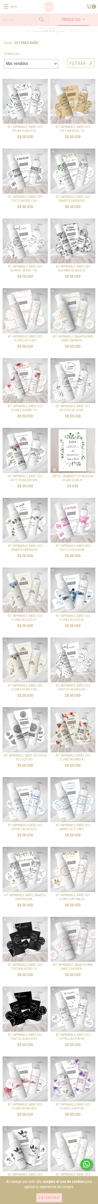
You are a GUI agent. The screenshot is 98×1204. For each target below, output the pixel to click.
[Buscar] (41, 20)
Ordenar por (12, 54)
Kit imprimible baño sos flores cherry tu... (25, 408)
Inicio (8, 43)
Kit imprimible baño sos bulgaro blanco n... (73, 268)
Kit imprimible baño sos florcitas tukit (25, 338)
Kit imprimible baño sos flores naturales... (73, 897)
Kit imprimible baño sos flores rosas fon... (25, 687)
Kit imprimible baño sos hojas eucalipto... (25, 129)
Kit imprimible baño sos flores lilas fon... (73, 1106)
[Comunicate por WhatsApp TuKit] (86, 1164)
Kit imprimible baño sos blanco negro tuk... (25, 268)
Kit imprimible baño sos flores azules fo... (25, 618)
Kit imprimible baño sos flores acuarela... (73, 757)
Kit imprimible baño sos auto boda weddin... (25, 478)
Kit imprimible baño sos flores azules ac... (73, 618)
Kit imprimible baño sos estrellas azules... (25, 827)
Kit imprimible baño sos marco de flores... (73, 827)
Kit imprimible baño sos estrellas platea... (73, 1037)
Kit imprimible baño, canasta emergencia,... (25, 897)
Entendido (49, 1198)
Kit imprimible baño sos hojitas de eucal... (73, 408)
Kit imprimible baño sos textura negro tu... (25, 967)
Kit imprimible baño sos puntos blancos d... (25, 1037)
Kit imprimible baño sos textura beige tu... (73, 129)
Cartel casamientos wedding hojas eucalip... (73, 478)
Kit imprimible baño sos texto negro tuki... (25, 199)
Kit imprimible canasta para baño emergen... (73, 338)
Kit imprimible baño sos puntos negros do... (73, 687)
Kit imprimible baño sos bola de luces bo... (25, 757)
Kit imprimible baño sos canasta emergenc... (73, 199)
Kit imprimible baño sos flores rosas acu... (25, 1106)
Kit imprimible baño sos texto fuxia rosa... (73, 548)
